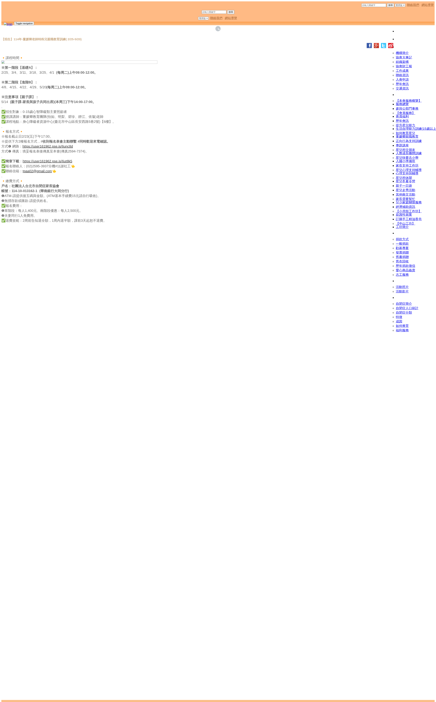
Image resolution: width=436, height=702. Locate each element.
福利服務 (402, 330)
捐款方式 (402, 239)
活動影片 (402, 291)
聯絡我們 (413, 5)
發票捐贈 (402, 252)
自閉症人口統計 (407, 308)
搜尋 (390, 5)
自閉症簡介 (404, 303)
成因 (399, 321)
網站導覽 (428, 5)
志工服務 (402, 274)
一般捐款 (402, 243)
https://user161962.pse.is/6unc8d (47, 146)
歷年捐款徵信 (405, 266)
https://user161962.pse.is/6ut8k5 (47, 161)
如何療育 (402, 326)
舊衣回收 (402, 261)
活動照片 (402, 287)
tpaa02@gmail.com (37, 171)
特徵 (399, 317)
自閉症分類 (404, 312)
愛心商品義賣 (405, 270)
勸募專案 (402, 248)
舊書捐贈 (402, 257)
